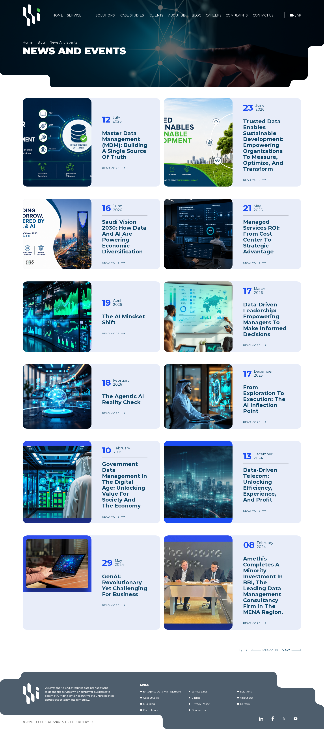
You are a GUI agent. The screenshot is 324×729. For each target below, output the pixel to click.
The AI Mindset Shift (123, 319)
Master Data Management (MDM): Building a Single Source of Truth (124, 145)
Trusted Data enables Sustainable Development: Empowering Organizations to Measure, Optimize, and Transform (263, 145)
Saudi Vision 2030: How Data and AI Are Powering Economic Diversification (124, 237)
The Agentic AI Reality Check (123, 399)
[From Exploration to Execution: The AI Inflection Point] (198, 396)
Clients (196, 697)
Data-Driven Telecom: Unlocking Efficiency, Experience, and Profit (260, 485)
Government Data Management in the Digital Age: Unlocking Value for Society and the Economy (124, 485)
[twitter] (284, 718)
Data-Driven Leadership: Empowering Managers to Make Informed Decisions (265, 319)
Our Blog (149, 703)
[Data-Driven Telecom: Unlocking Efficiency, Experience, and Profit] (198, 482)
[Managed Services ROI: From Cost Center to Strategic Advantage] (198, 234)
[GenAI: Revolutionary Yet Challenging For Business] (57, 582)
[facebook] (272, 718)
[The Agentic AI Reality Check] (57, 396)
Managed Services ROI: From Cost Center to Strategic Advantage (261, 237)
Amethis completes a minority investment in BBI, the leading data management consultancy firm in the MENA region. (263, 585)
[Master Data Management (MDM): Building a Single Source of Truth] (57, 142)
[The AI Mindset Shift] (57, 316)
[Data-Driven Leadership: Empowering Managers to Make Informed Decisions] (198, 316)
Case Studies (151, 697)
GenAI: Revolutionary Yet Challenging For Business (124, 585)
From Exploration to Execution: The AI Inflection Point (264, 399)
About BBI (246, 697)
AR (299, 15)
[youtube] (295, 718)
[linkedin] (261, 718)
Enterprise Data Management (162, 691)
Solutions (246, 691)
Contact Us (199, 710)
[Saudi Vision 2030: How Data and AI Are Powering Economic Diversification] (57, 234)
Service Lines (199, 691)
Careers (245, 703)
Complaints (150, 710)
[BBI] (31, 15)
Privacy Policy (201, 703)
